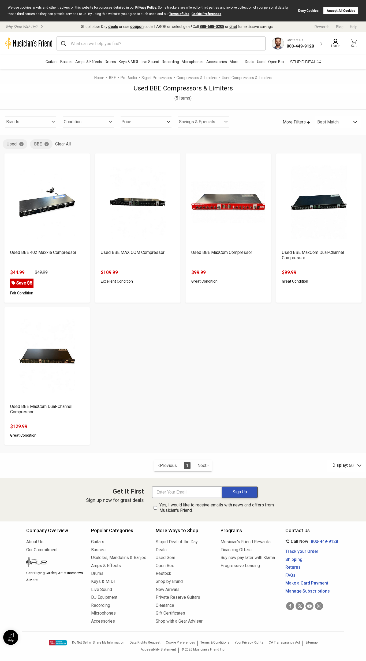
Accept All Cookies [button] (341, 11)
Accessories (216, 62)
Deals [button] (249, 62)
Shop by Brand (169, 581)
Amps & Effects (88, 62)
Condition (72, 121)
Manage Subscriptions (307, 591)
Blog (339, 27)
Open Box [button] (276, 62)
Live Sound (150, 62)
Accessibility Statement (158, 649)
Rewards (322, 27)
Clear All (63, 144)
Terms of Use (179, 14)
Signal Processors (156, 77)
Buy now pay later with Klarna (248, 557)
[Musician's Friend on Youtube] (309, 606)
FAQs (290, 575)
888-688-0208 (212, 26)
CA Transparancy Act (284, 642)
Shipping (293, 559)
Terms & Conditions (214, 642)
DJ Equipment (104, 597)
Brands (12, 121)
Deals (161, 549)
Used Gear (165, 557)
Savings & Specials (197, 121)
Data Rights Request (145, 642)
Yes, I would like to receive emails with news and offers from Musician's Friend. (216, 507)
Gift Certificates (170, 613)
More (234, 62)
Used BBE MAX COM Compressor (133, 252)
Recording (170, 62)
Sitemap (311, 642)
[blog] (54, 562)
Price (126, 121)
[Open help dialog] (10, 637)
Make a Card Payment (306, 583)
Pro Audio (128, 77)
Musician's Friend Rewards (246, 541)
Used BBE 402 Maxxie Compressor (43, 252)
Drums (110, 62)
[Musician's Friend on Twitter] (300, 606)
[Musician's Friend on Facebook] (290, 606)
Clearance (165, 605)
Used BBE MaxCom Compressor (221, 252)
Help (353, 27)
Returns (293, 567)
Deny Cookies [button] (308, 11)
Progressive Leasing (240, 565)
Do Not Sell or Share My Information (98, 642)
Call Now (311, 541)
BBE (112, 77)
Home (99, 77)
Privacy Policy (145, 7)
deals (113, 26)
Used (12, 144)
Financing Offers (236, 549)
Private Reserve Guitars (178, 597)
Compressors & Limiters (197, 77)
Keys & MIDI (128, 62)
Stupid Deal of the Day (177, 541)
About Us (34, 541)
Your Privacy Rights (249, 642)
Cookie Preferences (206, 14)
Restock (163, 573)
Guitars (52, 62)
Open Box (165, 565)
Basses (66, 62)
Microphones (193, 62)
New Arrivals (168, 589)
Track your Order (301, 551)
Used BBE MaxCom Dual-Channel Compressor (313, 255)
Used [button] (261, 62)
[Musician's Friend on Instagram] (319, 606)
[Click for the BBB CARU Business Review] (58, 642)
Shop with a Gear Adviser (179, 621)
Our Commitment (42, 549)
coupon (137, 26)
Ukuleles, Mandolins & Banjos (118, 557)
